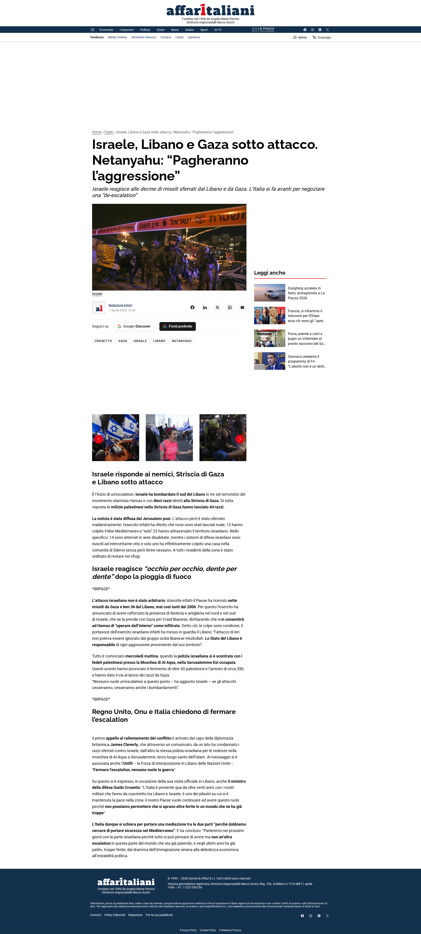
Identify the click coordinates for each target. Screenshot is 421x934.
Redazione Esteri (120, 305)
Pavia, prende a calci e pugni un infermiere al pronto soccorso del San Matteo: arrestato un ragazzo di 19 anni (306, 339)
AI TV (218, 30)
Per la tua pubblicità (159, 915)
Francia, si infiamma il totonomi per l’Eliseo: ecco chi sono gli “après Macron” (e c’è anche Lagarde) (306, 316)
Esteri (160, 30)
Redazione (135, 915)
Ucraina (166, 37)
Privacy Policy (188, 930)
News (175, 30)
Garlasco (194, 37)
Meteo (302, 37)
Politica (145, 30)
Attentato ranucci (143, 37)
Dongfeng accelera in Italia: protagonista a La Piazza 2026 (306, 293)
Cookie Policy (208, 930)
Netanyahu (182, 341)
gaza (122, 341)
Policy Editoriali (114, 915)
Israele (140, 341)
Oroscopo (324, 37)
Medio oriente (117, 37)
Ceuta (179, 37)
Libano (159, 341)
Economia (106, 30)
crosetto (103, 341)
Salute (189, 30)
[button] (98, 439)
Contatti (95, 915)
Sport (204, 30)
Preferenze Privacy (230, 930)
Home (96, 132)
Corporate (127, 30)
